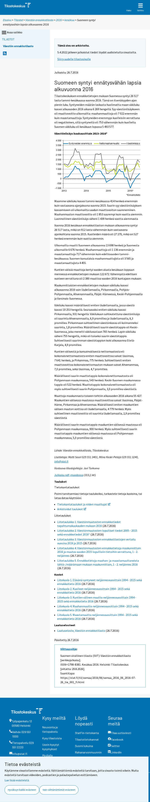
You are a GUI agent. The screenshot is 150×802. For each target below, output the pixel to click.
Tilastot (18, 20)
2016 (59, 20)
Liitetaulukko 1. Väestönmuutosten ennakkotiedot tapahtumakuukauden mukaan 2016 (89, 524)
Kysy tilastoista (52, 738)
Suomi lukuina (84, 746)
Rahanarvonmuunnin (88, 752)
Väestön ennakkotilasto (39, 20)
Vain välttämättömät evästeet (59, 789)
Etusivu (7, 20)
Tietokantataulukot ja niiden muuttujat (82, 504)
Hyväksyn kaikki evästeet (22, 789)
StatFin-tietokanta (87, 733)
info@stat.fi (61, 461)
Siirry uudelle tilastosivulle (74, 59)
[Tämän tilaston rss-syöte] (5, 54)
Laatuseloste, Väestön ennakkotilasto (81, 630)
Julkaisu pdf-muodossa (68, 475)
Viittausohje (68, 649)
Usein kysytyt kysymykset (50, 747)
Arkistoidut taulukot (70, 509)
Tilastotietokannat (87, 739)
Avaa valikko (14, 32)
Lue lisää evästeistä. (17, 780)
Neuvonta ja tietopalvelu (50, 729)
